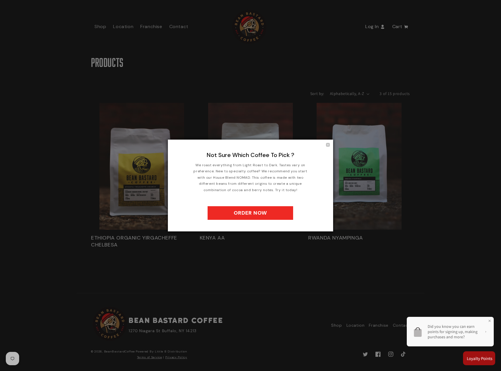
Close (328, 144)
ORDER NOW (250, 212)
